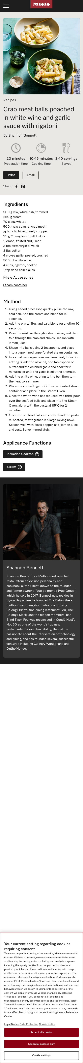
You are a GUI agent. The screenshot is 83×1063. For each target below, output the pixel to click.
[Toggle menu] (6, 6)
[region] (41, 997)
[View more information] (37, 454)
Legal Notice (11, 1024)
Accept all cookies (41, 1032)
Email (31, 175)
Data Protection (29, 1024)
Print (11, 175)
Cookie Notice (47, 1024)
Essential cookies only (41, 1044)
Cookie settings (41, 1055)
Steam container (15, 285)
